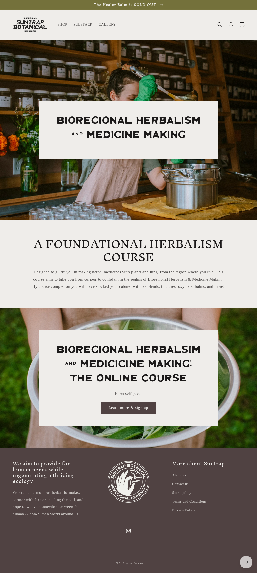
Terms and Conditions (189, 501)
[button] (219, 24)
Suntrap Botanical (133, 563)
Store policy (181, 493)
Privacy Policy (183, 510)
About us (179, 475)
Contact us (180, 484)
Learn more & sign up (128, 408)
